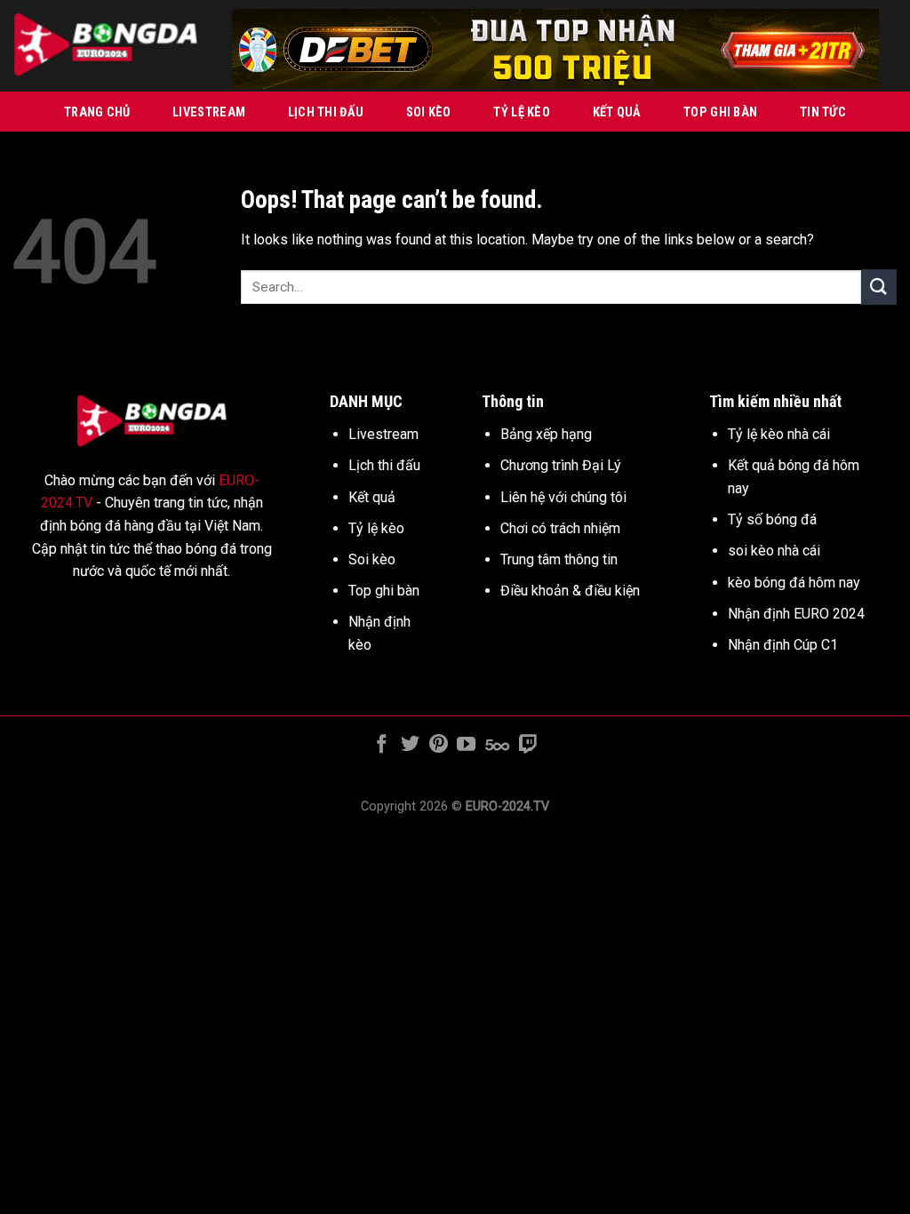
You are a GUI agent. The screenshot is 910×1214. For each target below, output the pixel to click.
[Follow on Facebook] (381, 745)
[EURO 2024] (109, 46)
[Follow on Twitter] (410, 745)
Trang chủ (97, 113)
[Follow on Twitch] (527, 745)
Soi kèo (428, 113)
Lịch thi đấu (325, 113)
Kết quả (617, 113)
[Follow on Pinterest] (438, 745)
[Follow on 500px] (497, 745)
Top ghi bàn (720, 113)
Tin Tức (823, 113)
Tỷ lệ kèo (521, 113)
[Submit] (879, 286)
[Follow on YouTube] (466, 745)
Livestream (208, 113)
